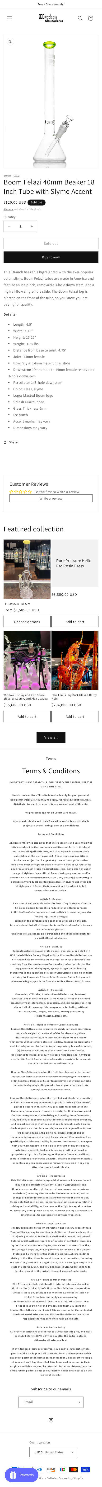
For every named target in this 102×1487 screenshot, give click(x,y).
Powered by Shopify (71, 1478)
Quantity (9, 217)
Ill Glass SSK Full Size (17, 604)
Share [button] (13, 442)
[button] (9, 18)
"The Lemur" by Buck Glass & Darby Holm (74, 697)
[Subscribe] (78, 1402)
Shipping (9, 209)
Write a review (51, 498)
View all (51, 737)
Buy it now (51, 257)
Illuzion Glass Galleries (43, 1478)
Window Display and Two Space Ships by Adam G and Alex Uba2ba (26, 697)
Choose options (27, 621)
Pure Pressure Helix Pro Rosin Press (73, 563)
